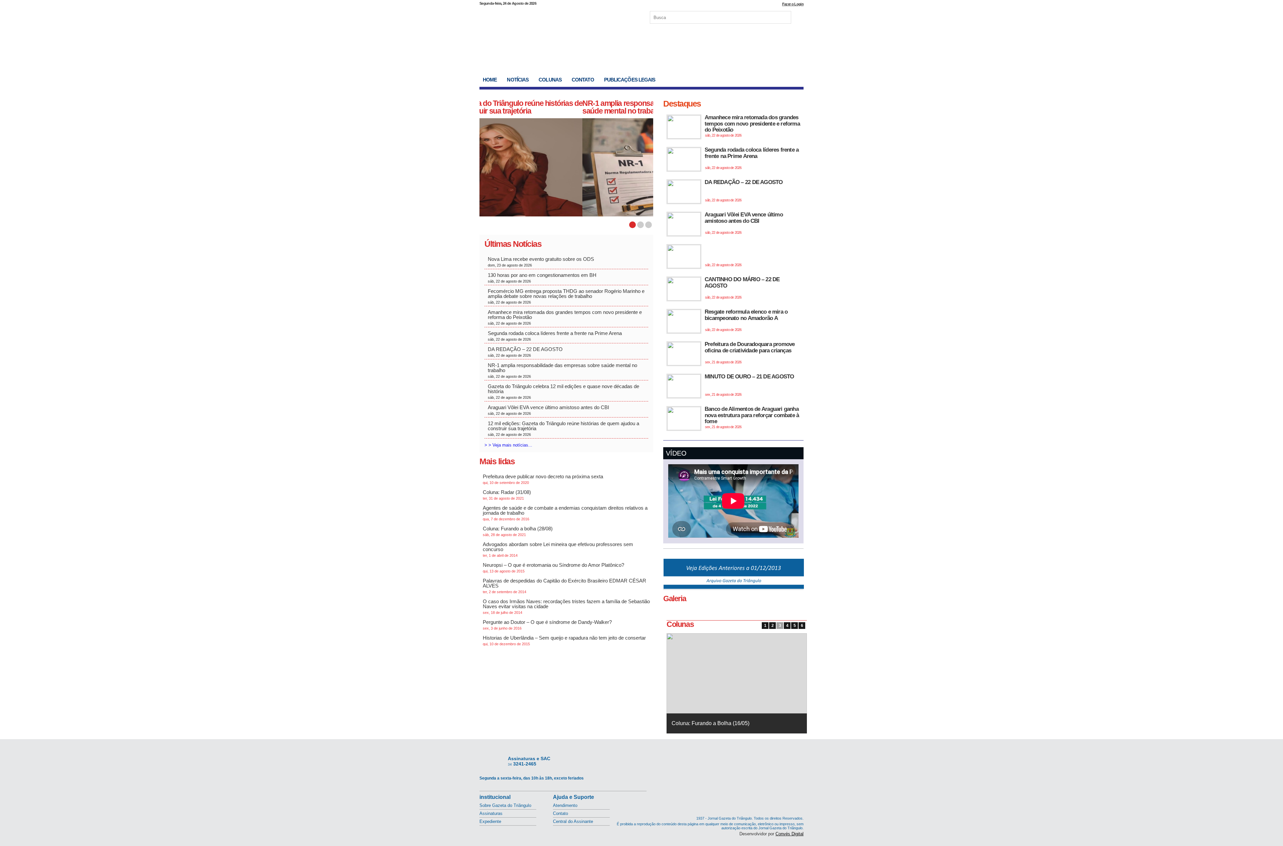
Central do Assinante (573, 821)
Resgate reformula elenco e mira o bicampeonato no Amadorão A (746, 320)
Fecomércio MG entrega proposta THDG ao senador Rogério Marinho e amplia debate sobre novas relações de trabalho (566, 296)
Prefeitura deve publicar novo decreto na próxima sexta (543, 479)
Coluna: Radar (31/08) (507, 494)
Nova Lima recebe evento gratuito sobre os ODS (541, 261)
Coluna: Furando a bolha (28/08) (518, 531)
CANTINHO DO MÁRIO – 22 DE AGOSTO (742, 287)
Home (490, 79)
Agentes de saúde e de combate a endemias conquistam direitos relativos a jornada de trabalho (565, 513)
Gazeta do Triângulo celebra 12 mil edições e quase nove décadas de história (563, 391)
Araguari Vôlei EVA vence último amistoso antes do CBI (548, 409)
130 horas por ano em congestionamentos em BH (543, 277)
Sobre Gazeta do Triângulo (505, 805)
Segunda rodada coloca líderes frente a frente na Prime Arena (555, 335)
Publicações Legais (630, 79)
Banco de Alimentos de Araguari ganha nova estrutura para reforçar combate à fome (752, 417)
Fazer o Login (793, 4)
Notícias (518, 79)
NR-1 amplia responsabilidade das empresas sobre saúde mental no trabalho (561, 107)
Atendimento (565, 805)
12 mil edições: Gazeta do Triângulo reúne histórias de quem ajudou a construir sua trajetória (563, 428)
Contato (583, 79)
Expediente (490, 821)
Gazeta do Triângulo (549, 16)
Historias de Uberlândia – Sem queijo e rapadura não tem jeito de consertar (564, 640)
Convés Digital (789, 833)
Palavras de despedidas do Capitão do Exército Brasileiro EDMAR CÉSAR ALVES (564, 586)
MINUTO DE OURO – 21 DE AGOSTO (749, 384)
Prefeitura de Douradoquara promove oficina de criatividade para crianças (750, 352)
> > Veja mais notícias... (508, 445)
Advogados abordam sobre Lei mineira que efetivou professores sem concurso (558, 549)
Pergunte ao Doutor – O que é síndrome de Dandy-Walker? (547, 624)
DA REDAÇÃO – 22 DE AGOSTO (525, 351)
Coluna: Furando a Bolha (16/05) (710, 723)
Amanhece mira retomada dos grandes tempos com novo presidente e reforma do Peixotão (565, 317)
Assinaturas (491, 813)
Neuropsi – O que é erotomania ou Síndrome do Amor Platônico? (553, 567)
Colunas (550, 79)
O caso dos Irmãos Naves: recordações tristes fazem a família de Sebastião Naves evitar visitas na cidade (566, 607)
